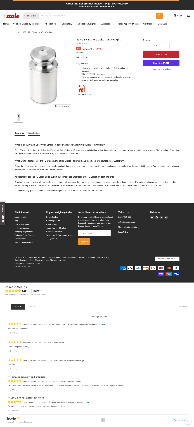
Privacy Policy (96, 226)
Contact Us (148, 24)
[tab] (20, 133)
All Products (51, 24)
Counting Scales (53, 221)
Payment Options (69, 257)
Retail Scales (51, 224)
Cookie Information (22, 260)
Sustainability (20, 239)
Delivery (82, 257)
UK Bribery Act (37, 260)
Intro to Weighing (22, 224)
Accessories (107, 24)
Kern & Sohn (84, 43)
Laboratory (67, 24)
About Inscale (20, 217)
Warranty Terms (54, 257)
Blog (16, 221)
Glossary (62, 260)
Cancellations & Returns (97, 257)
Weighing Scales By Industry (26, 24)
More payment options (161, 69)
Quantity (146, 40)
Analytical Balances (54, 239)
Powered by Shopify (22, 266)
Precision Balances (54, 231)
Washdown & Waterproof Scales (59, 235)
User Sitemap (51, 260)
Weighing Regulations (24, 231)
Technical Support (22, 228)
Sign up (84, 241)
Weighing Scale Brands (24, 235)
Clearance (162, 24)
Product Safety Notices (24, 242)
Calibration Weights (86, 24)
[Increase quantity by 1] (166, 45)
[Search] (159, 16)
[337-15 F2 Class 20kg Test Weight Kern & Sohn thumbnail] (18, 117)
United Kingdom (166, 259)
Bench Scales (52, 217)
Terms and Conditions (37, 257)
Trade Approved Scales (128, 24)
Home (6, 24)
